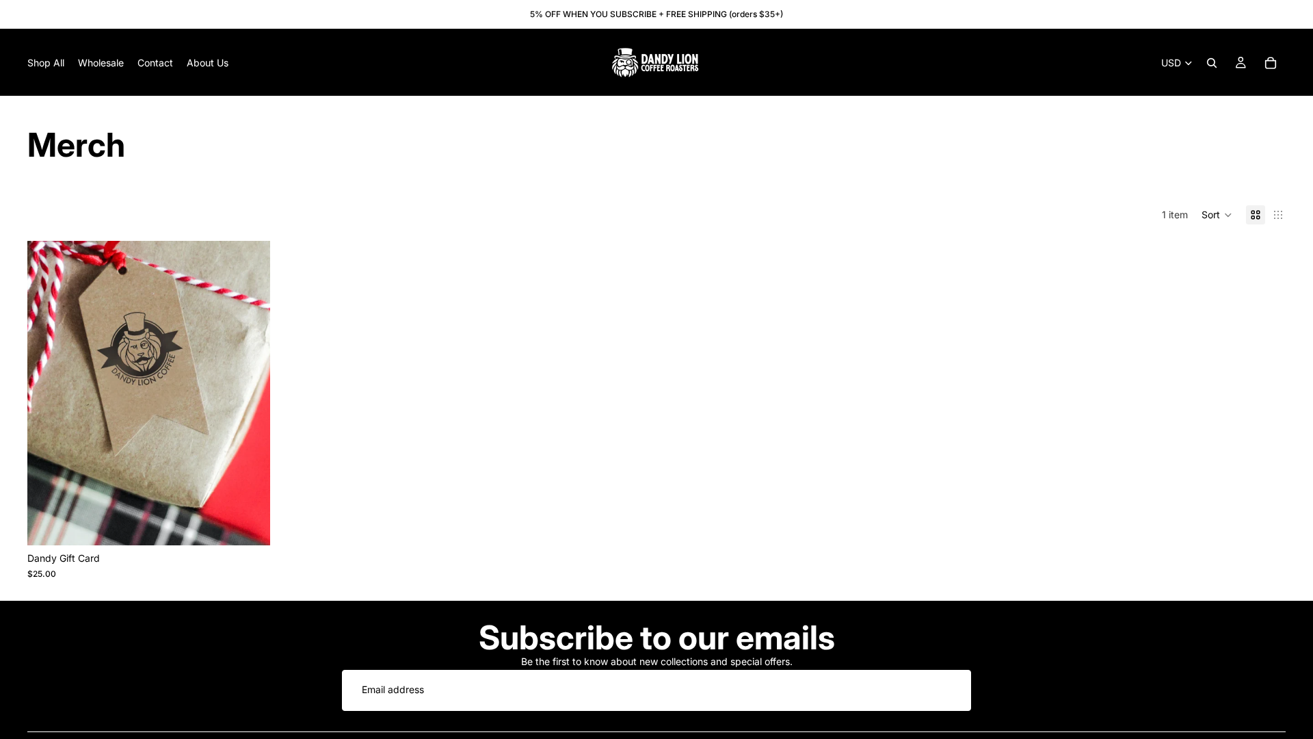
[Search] (1212, 63)
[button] (1217, 215)
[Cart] (1271, 63)
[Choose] (249, 525)
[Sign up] (950, 690)
